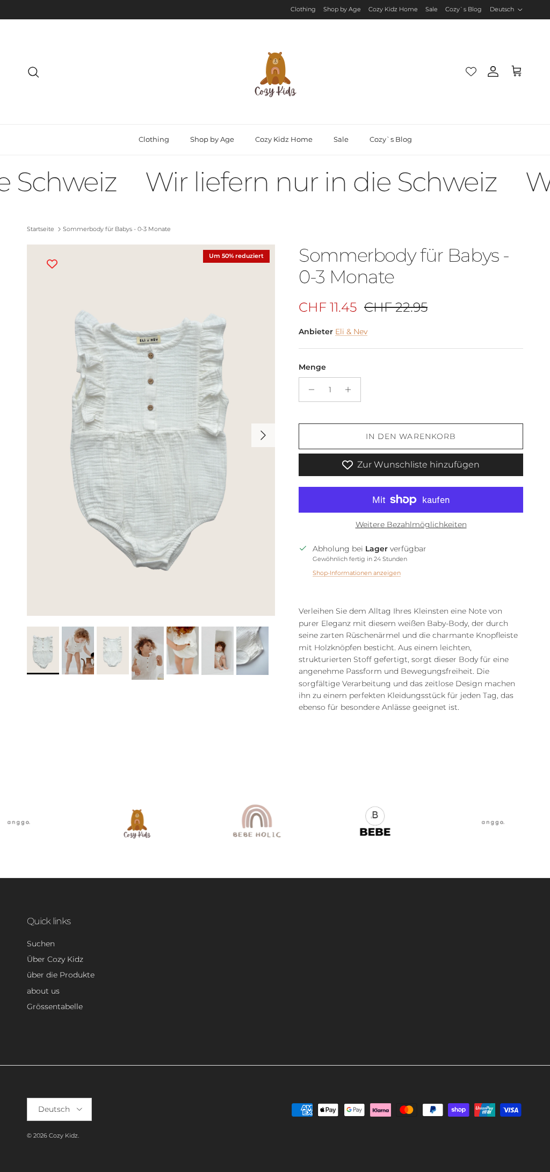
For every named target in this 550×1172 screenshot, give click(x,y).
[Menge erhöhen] (351, 389)
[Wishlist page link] (471, 71)
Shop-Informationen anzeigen (357, 573)
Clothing (303, 9)
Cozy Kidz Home (393, 9)
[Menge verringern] (308, 389)
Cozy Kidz (63, 1135)
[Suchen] (33, 72)
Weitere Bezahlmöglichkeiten (411, 524)
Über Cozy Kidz (55, 959)
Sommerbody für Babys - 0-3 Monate (117, 229)
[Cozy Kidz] (275, 71)
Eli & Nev (351, 331)
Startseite (40, 229)
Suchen (41, 943)
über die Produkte (61, 975)
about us (43, 991)
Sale (431, 9)
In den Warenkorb (411, 436)
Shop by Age (342, 9)
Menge (312, 367)
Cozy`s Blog (463, 9)
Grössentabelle (55, 1006)
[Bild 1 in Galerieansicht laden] (151, 430)
